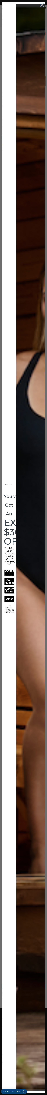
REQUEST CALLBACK (12, 1091)
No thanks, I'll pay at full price (9, 607)
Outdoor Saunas (9, 573)
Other (9, 599)
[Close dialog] (42, 5)
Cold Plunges (9, 581)
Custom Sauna (9, 590)
